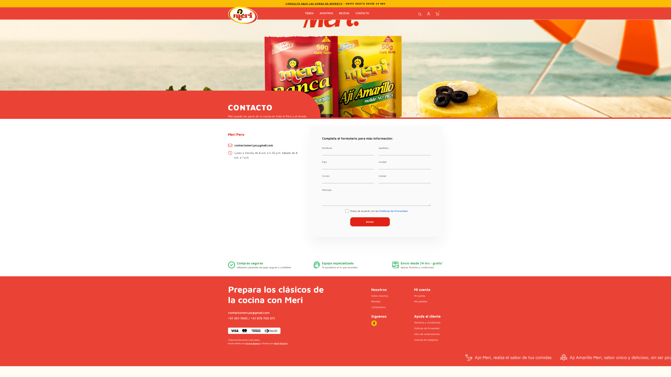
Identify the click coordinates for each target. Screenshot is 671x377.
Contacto (362, 13)
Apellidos (384, 147)
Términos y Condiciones (427, 322)
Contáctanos (378, 307)
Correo (326, 175)
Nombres (327, 147)
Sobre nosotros (379, 295)
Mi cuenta (419, 295)
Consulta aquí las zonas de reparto (314, 3)
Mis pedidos (420, 301)
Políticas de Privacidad (393, 210)
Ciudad (382, 161)
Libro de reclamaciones (427, 333)
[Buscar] (420, 14)
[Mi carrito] (438, 14)
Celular (382, 175)
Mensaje (326, 189)
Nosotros (326, 13)
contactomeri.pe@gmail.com (253, 145)
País (324, 161)
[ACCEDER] (428, 14)
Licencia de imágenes (426, 339)
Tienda (309, 13)
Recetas (344, 13)
